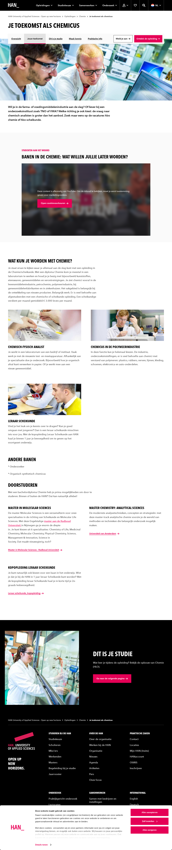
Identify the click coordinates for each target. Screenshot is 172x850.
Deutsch (134, 804)
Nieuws (93, 756)
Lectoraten (54, 804)
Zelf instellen (148, 821)
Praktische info (95, 38)
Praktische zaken (140, 733)
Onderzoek (108, 5)
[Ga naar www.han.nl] (13, 5)
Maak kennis (75, 38)
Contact (134, 739)
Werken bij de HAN (100, 745)
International (138, 792)
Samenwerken (86, 5)
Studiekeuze (64, 5)
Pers (91, 774)
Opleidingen (43, 5)
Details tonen (41, 845)
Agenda (93, 762)
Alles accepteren (149, 812)
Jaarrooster (55, 774)
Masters (53, 762)
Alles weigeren (150, 830)
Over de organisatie (100, 739)
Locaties (134, 745)
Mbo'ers (53, 750)
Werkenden (55, 756)
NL (156, 5)
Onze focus (95, 779)
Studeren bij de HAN (60, 733)
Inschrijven (136, 768)
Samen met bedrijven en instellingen (102, 800)
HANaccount (137, 756)
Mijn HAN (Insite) (139, 750)
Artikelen (94, 768)
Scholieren (54, 745)
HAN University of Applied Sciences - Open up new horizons (34, 16)
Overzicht (16, 38)
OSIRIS (133, 762)
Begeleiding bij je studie (62, 768)
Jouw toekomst (34, 38)
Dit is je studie (55, 38)
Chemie (82, 16)
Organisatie (95, 750)
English (134, 798)
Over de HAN (96, 733)
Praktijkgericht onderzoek (63, 798)
